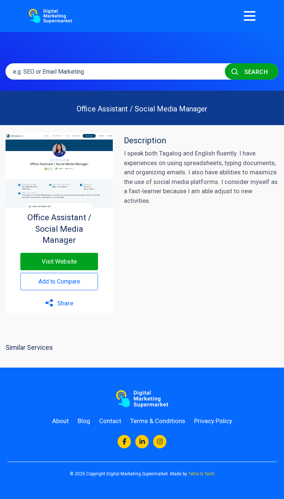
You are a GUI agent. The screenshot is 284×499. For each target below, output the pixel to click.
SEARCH (255, 72)
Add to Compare (59, 281)
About (60, 421)
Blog (84, 421)
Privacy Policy (213, 421)
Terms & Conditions (157, 421)
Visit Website (59, 261)
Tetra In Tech (201, 473)
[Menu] (250, 16)
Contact (110, 421)
